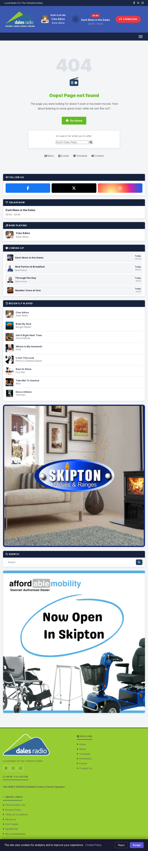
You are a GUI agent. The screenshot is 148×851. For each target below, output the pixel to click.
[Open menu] (140, 37)
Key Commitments (15, 833)
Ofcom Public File (15, 804)
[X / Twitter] (74, 188)
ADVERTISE (11, 828)
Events (64, 155)
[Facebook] (28, 188)
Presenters (85, 758)
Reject (121, 845)
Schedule (81, 155)
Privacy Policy (13, 809)
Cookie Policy (93, 845)
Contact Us (85, 768)
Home (82, 744)
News (50, 155)
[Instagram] (120, 188)
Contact (99, 155)
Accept (136, 845)
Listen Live (130, 19)
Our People (11, 824)
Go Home (76, 120)
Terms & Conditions (16, 814)
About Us (10, 819)
